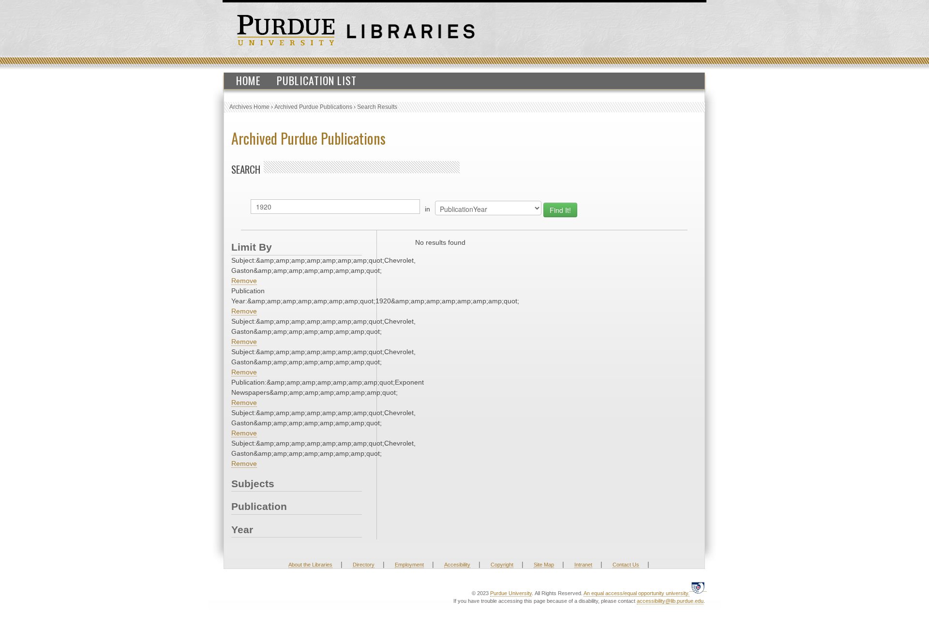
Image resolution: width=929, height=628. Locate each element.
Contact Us (626, 565)
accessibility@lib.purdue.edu (670, 601)
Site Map (544, 565)
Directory (364, 565)
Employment (409, 565)
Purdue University (511, 593)
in (427, 209)
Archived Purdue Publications (313, 107)
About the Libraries (310, 565)
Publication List (317, 80)
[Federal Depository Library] (697, 587)
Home (248, 80)
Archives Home (249, 107)
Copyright (502, 565)
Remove (244, 280)
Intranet (583, 565)
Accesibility (457, 565)
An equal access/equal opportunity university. (636, 593)
